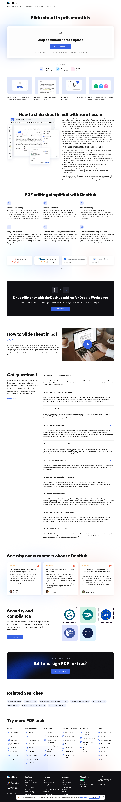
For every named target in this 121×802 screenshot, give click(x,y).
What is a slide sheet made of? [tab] (54, 460)
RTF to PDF (13, 759)
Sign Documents (30, 785)
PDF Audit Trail (106, 732)
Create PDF (32, 736)
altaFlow (64, 792)
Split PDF (31, 748)
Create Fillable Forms (69, 756)
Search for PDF (106, 748)
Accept (94, 797)
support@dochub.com (103, 777)
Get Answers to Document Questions (88, 750)
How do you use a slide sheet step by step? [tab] (59, 512)
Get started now (60, 671)
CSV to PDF (13, 751)
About (45, 780)
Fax (66, 744)
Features (28, 794)
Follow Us (102, 784)
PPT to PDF (13, 748)
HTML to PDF (14, 755)
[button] (87, 344)
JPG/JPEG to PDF (15, 744)
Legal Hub (46, 787)
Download (104, 755)
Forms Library (29, 792)
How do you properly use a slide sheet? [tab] (58, 392)
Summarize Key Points (88, 743)
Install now (60, 309)
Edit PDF (31, 732)
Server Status (29, 787)
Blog (63, 780)
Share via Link (69, 736)
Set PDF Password (106, 740)
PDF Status (68, 748)
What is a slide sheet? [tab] (51, 409)
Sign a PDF (50, 732)
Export (103, 751)
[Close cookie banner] (103, 796)
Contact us (10, 398)
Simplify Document (89, 738)
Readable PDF (105, 744)
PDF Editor (28, 780)
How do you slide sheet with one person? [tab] (58, 477)
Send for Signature (53, 736)
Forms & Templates (31, 783)
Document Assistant (86, 733)
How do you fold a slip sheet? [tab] (54, 425)
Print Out (104, 759)
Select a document (60, 46)
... (83, 797)
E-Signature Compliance (51, 789)
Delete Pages (33, 763)
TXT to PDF (13, 736)
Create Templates (70, 751)
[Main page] (12, 3)
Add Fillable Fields (34, 740)
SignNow (64, 789)
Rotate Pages (33, 755)
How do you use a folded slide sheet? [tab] (57, 376)
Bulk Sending (51, 755)
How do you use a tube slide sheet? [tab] (56, 444)
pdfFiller (64, 785)
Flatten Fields (33, 744)
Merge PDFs (32, 751)
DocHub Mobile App (68, 783)
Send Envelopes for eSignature (53, 741)
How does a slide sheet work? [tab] (54, 494)
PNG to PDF (14, 740)
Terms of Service (48, 783)
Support (46, 792)
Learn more (15, 637)
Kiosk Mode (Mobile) (50, 751)
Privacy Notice (47, 785)
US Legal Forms (66, 787)
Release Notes (47, 794)
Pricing (27, 789)
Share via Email (70, 740)
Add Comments (70, 732)
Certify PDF (104, 736)
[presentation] (60, 42)
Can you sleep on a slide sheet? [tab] (55, 529)
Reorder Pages (33, 759)
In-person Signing (52, 746)
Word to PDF (14, 732)
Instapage (65, 794)
